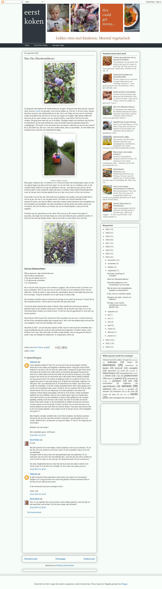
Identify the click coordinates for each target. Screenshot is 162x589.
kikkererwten (109, 373)
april (110, 325)
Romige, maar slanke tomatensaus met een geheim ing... (117, 305)
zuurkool (128, 398)
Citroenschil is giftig (121, 137)
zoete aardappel (114, 398)
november (112, 263)
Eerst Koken (34, 440)
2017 (108, 243)
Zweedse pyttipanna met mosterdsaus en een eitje (118, 283)
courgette (133, 368)
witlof (114, 394)
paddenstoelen (131, 375)
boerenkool (129, 365)
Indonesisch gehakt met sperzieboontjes (122, 76)
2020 (108, 233)
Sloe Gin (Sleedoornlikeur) (123, 107)
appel (127, 360)
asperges (135, 360)
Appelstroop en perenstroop (124, 122)
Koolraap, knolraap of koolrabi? (115, 274)
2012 (108, 340)
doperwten (112, 371)
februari (111, 332)
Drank (32, 351)
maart (110, 329)
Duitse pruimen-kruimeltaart (124, 92)
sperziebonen (109, 386)
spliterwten (120, 389)
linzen (108, 375)
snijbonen (127, 383)
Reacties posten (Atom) (65, 565)
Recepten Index (58, 45)
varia (133, 391)
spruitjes (131, 389)
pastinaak (131, 378)
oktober (111, 267)
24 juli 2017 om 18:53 (38, 507)
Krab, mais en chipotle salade (119, 294)
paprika (118, 378)
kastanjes (132, 371)
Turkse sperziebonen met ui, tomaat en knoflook (124, 58)
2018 (108, 240)
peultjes (105, 381)
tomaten (106, 391)
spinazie (127, 386)
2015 (108, 250)
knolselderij (124, 373)
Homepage (61, 559)
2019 (108, 236)
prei (130, 381)
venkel (105, 394)
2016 (108, 247)
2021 (108, 229)
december (112, 260)
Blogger (124, 584)
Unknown (33, 362)
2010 (108, 347)
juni (109, 318)
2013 (108, 257)
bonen (105, 368)
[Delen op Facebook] (63, 347)
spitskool (107, 389)
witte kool (123, 394)
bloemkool (109, 365)
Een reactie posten (34, 512)
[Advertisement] (59, 535)
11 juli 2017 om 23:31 (38, 435)
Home (27, 45)
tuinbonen (117, 391)
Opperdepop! (118, 169)
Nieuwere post (30, 559)
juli (109, 315)
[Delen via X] (61, 347)
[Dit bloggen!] (58, 347)
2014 (108, 254)
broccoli (118, 368)
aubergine (112, 362)
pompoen (116, 381)
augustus (112, 311)
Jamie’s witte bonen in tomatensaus (122, 204)
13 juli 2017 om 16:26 (38, 469)
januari (111, 336)
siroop (38, 111)
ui (126, 391)
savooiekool (107, 383)
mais (118, 376)
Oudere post (89, 559)
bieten (129, 362)
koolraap (135, 373)
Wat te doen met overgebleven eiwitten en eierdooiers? (119, 289)
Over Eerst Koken (40, 45)
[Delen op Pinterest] (66, 347)
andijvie (119, 360)
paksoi (109, 378)
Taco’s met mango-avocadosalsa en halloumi (123, 187)
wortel (134, 394)
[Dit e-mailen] (56, 347)
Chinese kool (108, 360)
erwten (122, 371)
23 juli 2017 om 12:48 (38, 494)
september (112, 270)
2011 (108, 343)
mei (109, 322)
